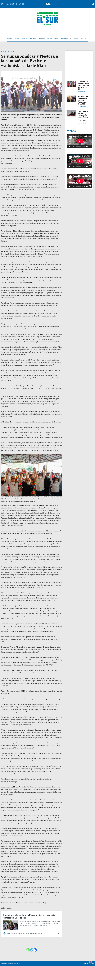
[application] (79, 141)
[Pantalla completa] (90, 146)
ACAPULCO (42, 38)
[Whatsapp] (28, 950)
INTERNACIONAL (65, 38)
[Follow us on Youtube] (23, 4)
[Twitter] (31, 950)
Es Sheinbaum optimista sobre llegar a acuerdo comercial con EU (83, 85)
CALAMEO (83, 38)
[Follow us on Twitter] (20, 4)
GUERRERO (25, 38)
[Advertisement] (79, 63)
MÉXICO (56, 38)
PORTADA (9, 38)
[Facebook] (35, 950)
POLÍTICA (17, 38)
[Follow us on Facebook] (17, 4)
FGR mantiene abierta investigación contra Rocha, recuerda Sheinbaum (83, 116)
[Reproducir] (70, 146)
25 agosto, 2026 (7, 4)
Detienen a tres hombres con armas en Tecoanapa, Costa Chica (83, 100)
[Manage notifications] (90, 961)
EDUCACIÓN (33, 38)
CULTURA (76, 38)
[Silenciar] (87, 146)
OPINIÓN (49, 38)
